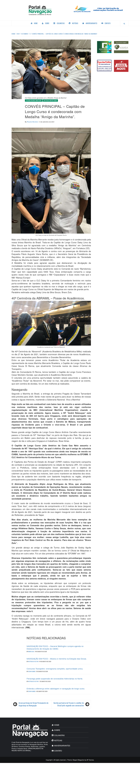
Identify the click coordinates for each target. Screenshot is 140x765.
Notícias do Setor (33, 661)
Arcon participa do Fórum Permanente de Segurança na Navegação (33, 704)
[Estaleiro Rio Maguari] (100, 9)
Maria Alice (31, 651)
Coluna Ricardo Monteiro (34, 100)
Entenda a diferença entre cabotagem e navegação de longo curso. (56, 688)
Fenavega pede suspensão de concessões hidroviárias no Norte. (55, 678)
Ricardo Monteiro (33, 122)
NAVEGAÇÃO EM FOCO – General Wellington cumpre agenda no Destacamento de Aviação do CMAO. (55, 647)
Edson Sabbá (32, 671)
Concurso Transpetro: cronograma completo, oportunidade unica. (55, 668)
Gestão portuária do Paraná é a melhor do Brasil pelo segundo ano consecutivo (68, 704)
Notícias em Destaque (50, 100)
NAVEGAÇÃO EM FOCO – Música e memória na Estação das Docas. (57, 658)
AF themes (90, 760)
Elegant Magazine (78, 760)
